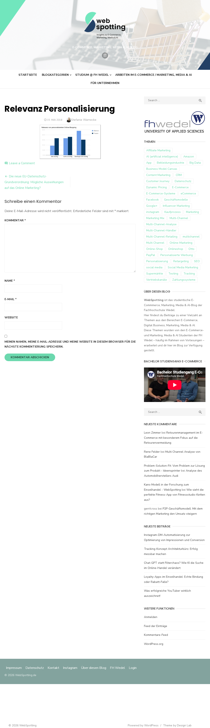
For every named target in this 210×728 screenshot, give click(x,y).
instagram (152, 212)
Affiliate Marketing (158, 150)
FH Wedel (117, 668)
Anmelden (150, 617)
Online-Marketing (181, 243)
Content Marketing (158, 175)
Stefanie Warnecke (83, 120)
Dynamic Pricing (156, 187)
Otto (191, 249)
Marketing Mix (155, 218)
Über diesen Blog (93, 668)
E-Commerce (180, 187)
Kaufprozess (172, 212)
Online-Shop (154, 249)
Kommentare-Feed (156, 635)
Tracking (189, 274)
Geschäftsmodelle (176, 200)
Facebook (152, 200)
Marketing (192, 212)
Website (11, 317)
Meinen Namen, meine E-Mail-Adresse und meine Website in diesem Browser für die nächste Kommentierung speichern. (70, 344)
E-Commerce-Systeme (160, 193)
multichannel (191, 237)
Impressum (14, 668)
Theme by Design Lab (177, 725)
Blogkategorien (55, 75)
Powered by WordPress (143, 725)
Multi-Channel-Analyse (161, 224)
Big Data (195, 163)
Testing (173, 274)
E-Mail (11, 299)
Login (133, 668)
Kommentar (15, 220)
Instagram (70, 668)
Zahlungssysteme (183, 280)
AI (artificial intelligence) (162, 156)
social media (154, 267)
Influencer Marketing (176, 206)
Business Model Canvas (161, 169)
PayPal (150, 255)
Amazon (188, 156)
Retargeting (181, 261)
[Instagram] (105, 55)
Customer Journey (157, 181)
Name (10, 281)
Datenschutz (183, 181)
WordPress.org (153, 644)
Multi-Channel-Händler (161, 230)
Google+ (152, 206)
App (149, 163)
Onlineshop (175, 249)
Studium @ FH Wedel (92, 75)
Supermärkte (154, 274)
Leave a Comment (22, 163)
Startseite (27, 75)
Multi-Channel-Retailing (161, 237)
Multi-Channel (179, 218)
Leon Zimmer (152, 433)
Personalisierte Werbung (176, 255)
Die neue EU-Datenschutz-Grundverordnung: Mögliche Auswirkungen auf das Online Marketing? (34, 182)
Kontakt (53, 668)
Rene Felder (152, 452)
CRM (179, 175)
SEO (197, 261)
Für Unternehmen (105, 83)
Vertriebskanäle (156, 280)
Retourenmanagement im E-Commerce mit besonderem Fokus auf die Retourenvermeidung (173, 438)
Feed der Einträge (155, 626)
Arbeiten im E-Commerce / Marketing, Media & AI (153, 75)
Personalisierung (157, 261)
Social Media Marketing (183, 267)
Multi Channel (155, 243)
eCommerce (188, 193)
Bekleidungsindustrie (170, 163)
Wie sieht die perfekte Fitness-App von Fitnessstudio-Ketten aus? (174, 495)
